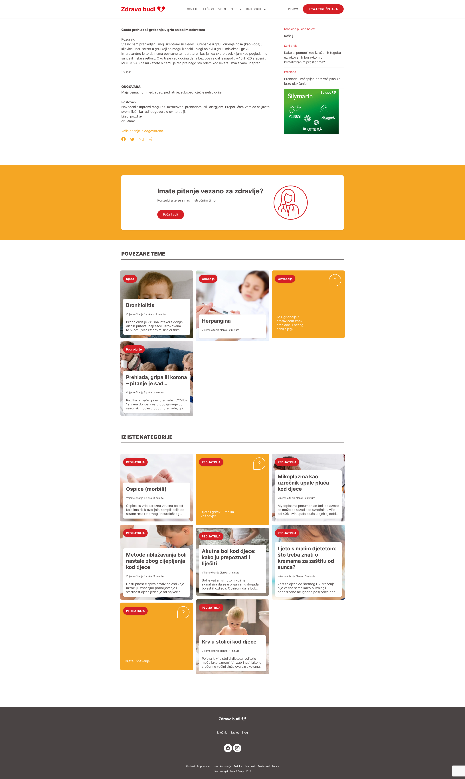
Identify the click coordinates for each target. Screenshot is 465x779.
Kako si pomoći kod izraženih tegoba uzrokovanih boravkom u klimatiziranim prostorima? (312, 57)
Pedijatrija (135, 462)
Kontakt (190, 766)
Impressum (203, 766)
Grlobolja (208, 278)
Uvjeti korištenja (222, 766)
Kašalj (288, 35)
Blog (234, 9)
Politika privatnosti (244, 766)
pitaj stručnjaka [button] (323, 9)
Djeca (130, 278)
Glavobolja (285, 278)
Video (222, 9)
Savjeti (192, 9)
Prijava (293, 9)
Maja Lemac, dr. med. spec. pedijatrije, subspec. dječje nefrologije (171, 92)
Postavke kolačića (268, 766)
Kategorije (254, 9)
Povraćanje (134, 349)
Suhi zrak (290, 46)
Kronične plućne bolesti (300, 29)
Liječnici (208, 9)
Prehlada (290, 72)
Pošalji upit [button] (170, 214)
